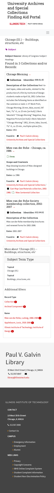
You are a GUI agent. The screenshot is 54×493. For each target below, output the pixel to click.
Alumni (17, 449)
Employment (20, 446)
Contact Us (14, 430)
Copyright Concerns (23, 464)
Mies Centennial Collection (28, 192)
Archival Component (14, 306)
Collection (9, 301)
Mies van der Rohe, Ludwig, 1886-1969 (22, 318)
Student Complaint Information (28, 472)
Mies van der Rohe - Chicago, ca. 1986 (26, 149)
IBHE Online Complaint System (28, 468)
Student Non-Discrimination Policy (30, 476)
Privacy (17, 461)
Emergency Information (24, 442)
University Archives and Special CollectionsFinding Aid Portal (26, 10)
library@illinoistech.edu (18, 377)
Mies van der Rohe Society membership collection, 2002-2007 (24, 203)
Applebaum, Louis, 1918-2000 (18, 322)
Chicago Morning (17, 74)
